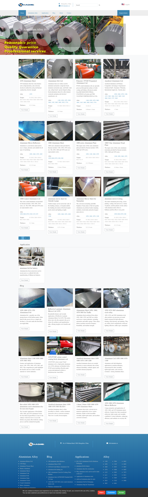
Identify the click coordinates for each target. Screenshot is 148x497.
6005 (125, 469)
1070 (30, 94)
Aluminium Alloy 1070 (35, 33)
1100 (59, 100)
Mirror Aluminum (25, 485)
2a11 (106, 475)
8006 (125, 480)
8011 (125, 475)
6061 (115, 483)
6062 (125, 461)
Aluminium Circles (25, 480)
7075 (125, 472)
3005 (56, 102)
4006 (115, 469)
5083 (116, 98)
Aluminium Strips (24, 478)
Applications (45, 13)
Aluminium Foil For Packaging (84, 482)
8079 (125, 478)
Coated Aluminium (25, 483)
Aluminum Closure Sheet (27, 466)
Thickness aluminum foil (54, 486)
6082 (125, 464)
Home (22, 13)
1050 (62, 100)
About (61, 13)
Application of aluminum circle (84, 476)
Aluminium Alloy (33, 13)
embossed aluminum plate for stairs (85, 479)
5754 (66, 102)
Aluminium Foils (24, 476)
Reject (101, 492)
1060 (119, 94)
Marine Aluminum (25, 468)
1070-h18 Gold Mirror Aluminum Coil (58, 467)
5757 (113, 98)
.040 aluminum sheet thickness (56, 461)
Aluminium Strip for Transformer (85, 484)
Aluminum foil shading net (55, 469)
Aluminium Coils (24, 473)
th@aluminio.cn (65, 6)
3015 (116, 96)
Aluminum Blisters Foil (26, 461)
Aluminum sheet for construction (85, 469)
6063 (125, 467)
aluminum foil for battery (83, 466)
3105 (53, 102)
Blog (54, 13)
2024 (106, 480)
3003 (69, 100)
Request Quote (123, 13)
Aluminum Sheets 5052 (54, 464)
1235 (106, 96)
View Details (24, 110)
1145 (33, 214)
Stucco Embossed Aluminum (28, 488)
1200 (62, 158)
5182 (115, 480)
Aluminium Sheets (25, 471)
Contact (69, 13)
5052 (63, 102)
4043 (115, 467)
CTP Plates (23, 464)
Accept (121, 492)
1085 (41, 154)
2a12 (106, 478)
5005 (59, 102)
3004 (49, 102)
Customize (111, 492)
